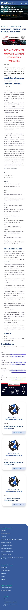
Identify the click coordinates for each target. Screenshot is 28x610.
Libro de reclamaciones (12, 605)
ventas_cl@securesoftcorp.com (18, 379)
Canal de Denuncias (6, 542)
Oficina (5, 599)
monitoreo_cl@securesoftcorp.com (18, 377)
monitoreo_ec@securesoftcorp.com (18, 362)
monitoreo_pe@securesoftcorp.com (18, 354)
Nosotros (3, 530)
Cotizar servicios (5, 570)
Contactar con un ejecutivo (10, 602)
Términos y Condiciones (7, 551)
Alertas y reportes (5, 533)
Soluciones (4, 567)
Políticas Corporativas (7, 545)
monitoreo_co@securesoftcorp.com (18, 370)
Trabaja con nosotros (6, 548)
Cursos (3, 576)
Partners (3, 536)
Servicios (3, 573)
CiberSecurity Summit (6, 587)
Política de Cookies (6, 554)
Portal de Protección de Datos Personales (11, 539)
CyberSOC (3, 579)
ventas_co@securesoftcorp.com (18, 372)
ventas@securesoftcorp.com (17, 356)
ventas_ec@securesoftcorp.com (18, 364)
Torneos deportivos (6, 590)
